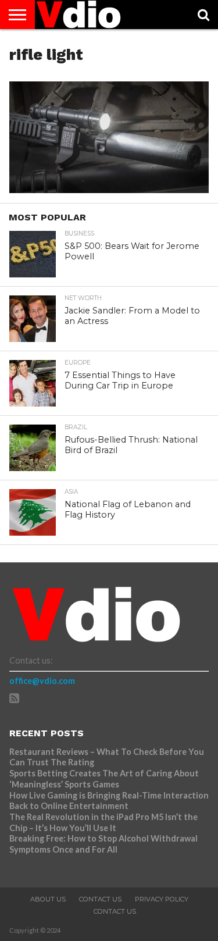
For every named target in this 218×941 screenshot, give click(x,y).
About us (48, 899)
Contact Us (100, 899)
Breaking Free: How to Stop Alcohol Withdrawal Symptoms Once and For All (103, 843)
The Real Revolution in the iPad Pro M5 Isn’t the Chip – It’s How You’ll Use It (103, 822)
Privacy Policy (161, 899)
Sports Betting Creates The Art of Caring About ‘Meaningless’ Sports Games (104, 778)
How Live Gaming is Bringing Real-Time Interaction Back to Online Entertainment (109, 800)
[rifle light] (108, 189)
